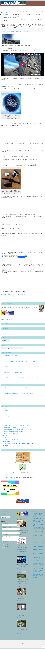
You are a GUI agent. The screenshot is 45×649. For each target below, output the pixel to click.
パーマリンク (9, 260)
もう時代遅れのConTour (30, 226)
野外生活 (4, 437)
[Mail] (38, 647)
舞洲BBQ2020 (7, 414)
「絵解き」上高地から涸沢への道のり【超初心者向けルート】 (16, 425)
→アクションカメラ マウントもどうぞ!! (9, 296)
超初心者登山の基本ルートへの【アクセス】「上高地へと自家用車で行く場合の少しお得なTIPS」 (22, 377)
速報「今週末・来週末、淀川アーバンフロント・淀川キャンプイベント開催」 (18, 393)
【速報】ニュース (9, 11)
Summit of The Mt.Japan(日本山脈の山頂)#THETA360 (14, 431)
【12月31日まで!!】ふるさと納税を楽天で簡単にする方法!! (38, 515)
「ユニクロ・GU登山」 (8, 423)
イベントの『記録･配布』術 (9, 416)
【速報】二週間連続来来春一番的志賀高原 (11, 355)
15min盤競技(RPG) (6, 441)
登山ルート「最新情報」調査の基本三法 (11, 433)
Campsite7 (3, 11)
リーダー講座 (5, 445)
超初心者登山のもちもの (13, 31)
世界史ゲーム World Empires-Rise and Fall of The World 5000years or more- (18, 443)
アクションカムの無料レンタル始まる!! (23, 50)
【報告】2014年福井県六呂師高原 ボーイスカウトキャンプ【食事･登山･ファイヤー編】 (20, 387)
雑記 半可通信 (28, 31)
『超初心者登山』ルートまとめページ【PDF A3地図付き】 (15, 427)
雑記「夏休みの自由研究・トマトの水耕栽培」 (12, 366)
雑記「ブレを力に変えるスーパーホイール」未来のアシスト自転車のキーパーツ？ (19, 399)
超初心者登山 (22, 16)
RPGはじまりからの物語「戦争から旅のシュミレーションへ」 (38, 531)
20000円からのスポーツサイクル (33, 16)
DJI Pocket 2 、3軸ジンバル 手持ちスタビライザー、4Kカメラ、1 (14, 294)
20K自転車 (4, 435)
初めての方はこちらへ (7, 14)
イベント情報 (5, 410)
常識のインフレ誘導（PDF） (16, 272)
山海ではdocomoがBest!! (7, 477)
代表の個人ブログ (5, 333)
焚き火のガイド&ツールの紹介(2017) (11, 439)
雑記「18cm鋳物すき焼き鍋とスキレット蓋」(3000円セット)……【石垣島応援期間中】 (20, 361)
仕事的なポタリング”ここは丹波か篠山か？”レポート (13, 372)
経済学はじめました (12, 269)
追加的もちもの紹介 (22, 31)
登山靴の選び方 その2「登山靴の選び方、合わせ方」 (38, 537)
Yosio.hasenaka (6, 29)
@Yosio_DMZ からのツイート (7, 319)
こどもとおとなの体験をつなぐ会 (10, 418)
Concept (4, 408)
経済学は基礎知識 (20, 551)
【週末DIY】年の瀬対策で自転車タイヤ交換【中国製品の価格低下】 (38, 520)
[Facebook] (36, 647)
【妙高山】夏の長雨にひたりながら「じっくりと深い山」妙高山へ (38, 565)
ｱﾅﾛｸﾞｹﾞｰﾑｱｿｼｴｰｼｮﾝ (6, 331)
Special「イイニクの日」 (8, 412)
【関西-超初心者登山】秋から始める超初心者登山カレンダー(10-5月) (17, 429)
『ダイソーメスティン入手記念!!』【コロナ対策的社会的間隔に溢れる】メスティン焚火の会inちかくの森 (38, 527)
